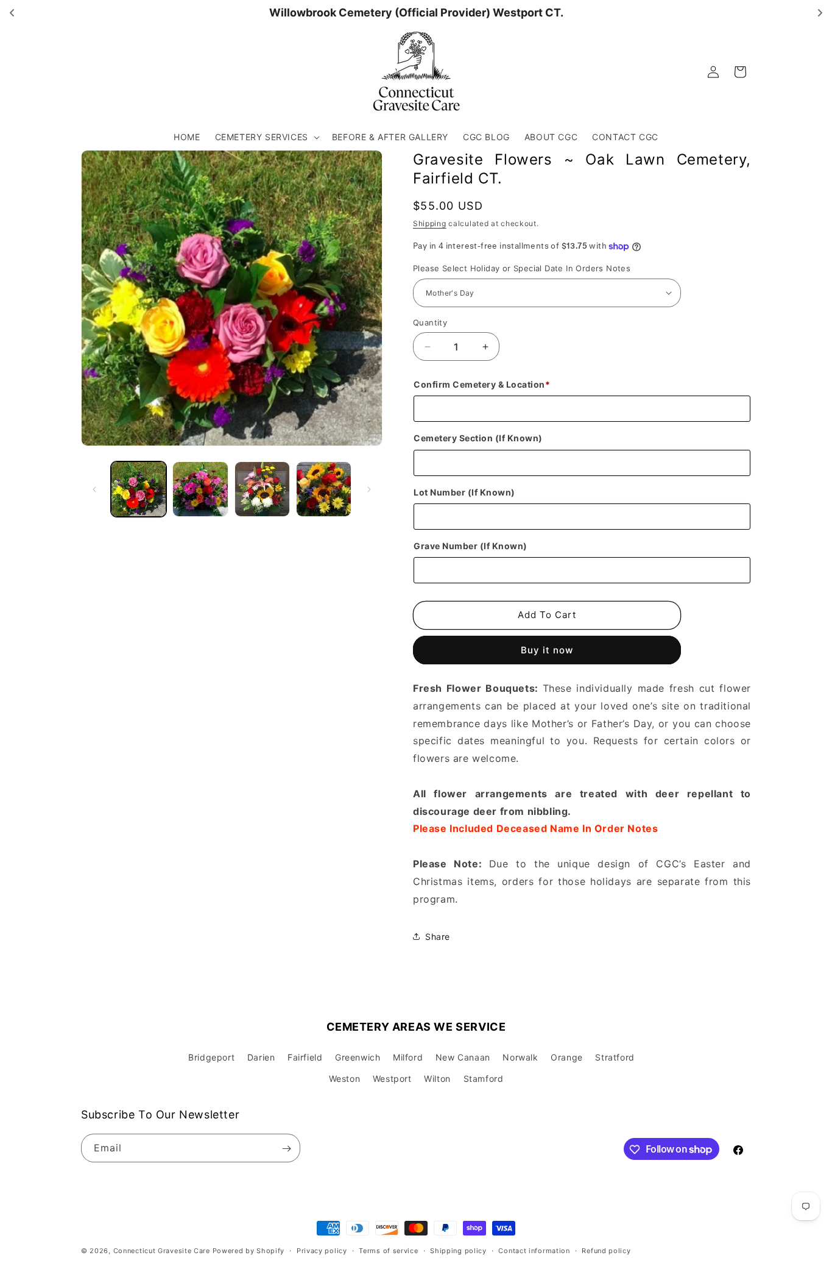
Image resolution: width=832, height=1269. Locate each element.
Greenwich (357, 1057)
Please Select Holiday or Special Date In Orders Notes (521, 268)
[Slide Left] (94, 489)
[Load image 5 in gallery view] (323, 489)
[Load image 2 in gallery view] (200, 489)
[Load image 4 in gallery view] (262, 489)
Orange (567, 1057)
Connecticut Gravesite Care (161, 1250)
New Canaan (462, 1057)
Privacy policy (322, 1250)
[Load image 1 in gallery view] (138, 489)
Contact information (533, 1250)
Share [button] (437, 936)
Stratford (614, 1057)
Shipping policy (458, 1250)
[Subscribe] (286, 1148)
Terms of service (388, 1250)
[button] (266, 137)
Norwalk (520, 1057)
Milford (408, 1057)
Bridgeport (211, 1057)
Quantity (430, 322)
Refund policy (606, 1250)
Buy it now (547, 650)
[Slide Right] (369, 489)
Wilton (437, 1078)
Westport (392, 1078)
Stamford (484, 1078)
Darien (261, 1057)
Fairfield (304, 1057)
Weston (345, 1078)
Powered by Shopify (249, 1250)
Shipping (429, 223)
